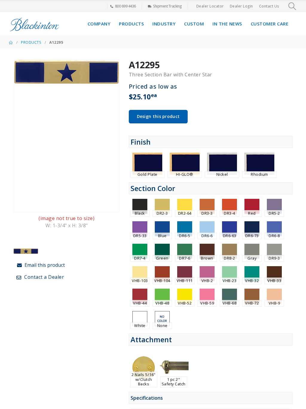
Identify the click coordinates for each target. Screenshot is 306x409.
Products (131, 24)
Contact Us (269, 6)
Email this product (44, 265)
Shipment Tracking (167, 6)
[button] (292, 6)
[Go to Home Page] (11, 42)
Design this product (158, 116)
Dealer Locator (210, 6)
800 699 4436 (125, 6)
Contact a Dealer (43, 277)
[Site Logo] (34, 23)
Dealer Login (241, 6)
